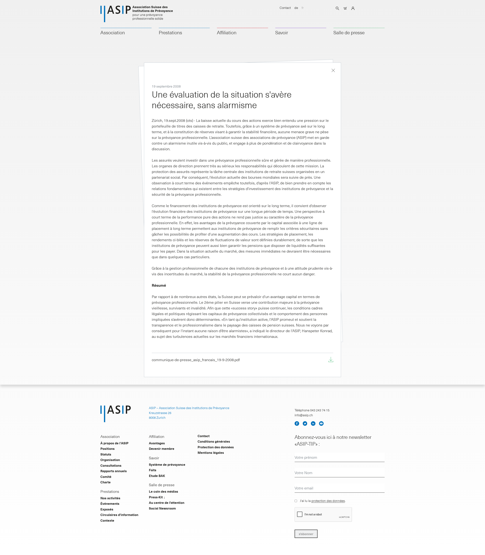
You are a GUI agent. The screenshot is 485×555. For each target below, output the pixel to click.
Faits (152, 469)
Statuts (105, 454)
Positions (107, 448)
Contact (285, 7)
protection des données (328, 501)
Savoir (281, 32)
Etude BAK (157, 475)
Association (112, 32)
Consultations (110, 465)
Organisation (110, 459)
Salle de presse (349, 32)
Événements (109, 503)
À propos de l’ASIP (114, 443)
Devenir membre (161, 448)
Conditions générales (214, 441)
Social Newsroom (162, 508)
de (296, 7)
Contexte (107, 520)
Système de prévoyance (167, 464)
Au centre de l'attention (166, 502)
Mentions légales (211, 452)
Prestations (170, 32)
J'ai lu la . (323, 501)
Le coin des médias (163, 491)
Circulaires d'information (119, 514)
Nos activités (110, 498)
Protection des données (216, 447)
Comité (105, 476)
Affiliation (226, 32)
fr (303, 7)
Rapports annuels (113, 470)
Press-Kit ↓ (157, 497)
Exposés (106, 509)
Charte (105, 482)
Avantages (157, 443)
